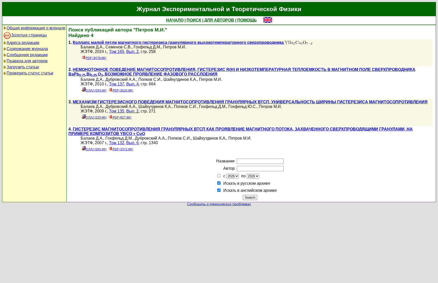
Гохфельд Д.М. (147, 47)
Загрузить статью (23, 67)
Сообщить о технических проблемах (219, 204)
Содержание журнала (27, 49)
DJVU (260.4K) (96, 149)
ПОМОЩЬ (247, 20)
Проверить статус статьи (30, 73)
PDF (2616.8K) (123, 90)
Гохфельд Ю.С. (242, 106)
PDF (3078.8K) (96, 58)
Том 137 (116, 84)
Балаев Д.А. (92, 47)
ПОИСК (194, 20)
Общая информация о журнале (36, 28)
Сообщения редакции (27, 55)
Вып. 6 (132, 143)
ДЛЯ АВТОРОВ (219, 20)
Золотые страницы (29, 35)
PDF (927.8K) (122, 117)
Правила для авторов (27, 61)
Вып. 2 (132, 51)
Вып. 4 (132, 84)
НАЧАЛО (175, 20)
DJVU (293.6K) (96, 90)
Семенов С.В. (118, 47)
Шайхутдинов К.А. (180, 79)
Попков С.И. (149, 79)
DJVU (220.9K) (96, 117)
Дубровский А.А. (120, 79)
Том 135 (116, 111)
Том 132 (116, 143)
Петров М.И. (174, 47)
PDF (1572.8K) (123, 149)
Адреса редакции (23, 43)
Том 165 (116, 51)
